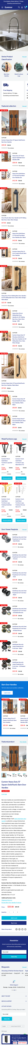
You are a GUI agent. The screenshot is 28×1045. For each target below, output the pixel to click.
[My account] (22, 7)
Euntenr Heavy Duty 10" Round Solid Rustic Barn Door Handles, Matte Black (19, 401)
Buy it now (14, 923)
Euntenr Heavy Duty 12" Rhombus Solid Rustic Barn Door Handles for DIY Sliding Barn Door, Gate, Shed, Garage (19, 338)
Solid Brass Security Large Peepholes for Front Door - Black (18, 646)
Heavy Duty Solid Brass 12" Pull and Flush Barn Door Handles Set (18, 175)
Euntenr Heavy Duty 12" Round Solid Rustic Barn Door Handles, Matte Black (13, 384)
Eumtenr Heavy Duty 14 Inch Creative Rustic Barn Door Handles (19, 253)
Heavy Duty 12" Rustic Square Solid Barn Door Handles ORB (18, 157)
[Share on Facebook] (16, 929)
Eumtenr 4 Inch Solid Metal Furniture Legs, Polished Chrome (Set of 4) (20, 503)
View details (23, 742)
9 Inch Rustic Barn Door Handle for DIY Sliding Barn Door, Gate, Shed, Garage (14, 218)
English (4, 1026)
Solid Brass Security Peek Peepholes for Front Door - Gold (19, 574)
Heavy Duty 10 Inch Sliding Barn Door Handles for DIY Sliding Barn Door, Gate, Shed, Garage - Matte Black (14, 297)
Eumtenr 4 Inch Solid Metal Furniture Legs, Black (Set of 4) (20, 461)
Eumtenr (4, 137)
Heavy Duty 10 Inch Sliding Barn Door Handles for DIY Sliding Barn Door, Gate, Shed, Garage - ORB (18, 317)
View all (24, 56)
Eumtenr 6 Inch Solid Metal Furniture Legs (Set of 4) (7, 461)
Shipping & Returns (7, 900)
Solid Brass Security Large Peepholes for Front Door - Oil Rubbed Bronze (18, 665)
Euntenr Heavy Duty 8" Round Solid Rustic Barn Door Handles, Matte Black (19, 421)
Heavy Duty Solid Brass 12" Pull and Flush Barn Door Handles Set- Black (19, 235)
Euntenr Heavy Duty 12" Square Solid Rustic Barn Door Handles (13, 141)
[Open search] (19, 7)
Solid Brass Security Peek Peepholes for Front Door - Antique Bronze (19, 628)
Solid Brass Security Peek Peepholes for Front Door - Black (19, 592)
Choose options (7, 478)
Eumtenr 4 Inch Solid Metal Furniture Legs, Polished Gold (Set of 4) (7, 503)
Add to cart (14, 918)
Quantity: (4, 912)
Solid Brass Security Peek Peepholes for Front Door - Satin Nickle (19, 539)
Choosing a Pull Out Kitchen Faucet (12, 971)
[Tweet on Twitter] (22, 929)
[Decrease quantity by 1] (9, 912)
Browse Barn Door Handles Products (11, 902)
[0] (25, 7)
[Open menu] (2, 7)
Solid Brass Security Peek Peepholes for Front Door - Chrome (19, 557)
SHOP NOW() (22, 1042)
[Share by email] (25, 929)
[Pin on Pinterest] (19, 929)
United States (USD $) (16, 1026)
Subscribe (14, 956)
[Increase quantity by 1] (17, 912)
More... (15, 1042)
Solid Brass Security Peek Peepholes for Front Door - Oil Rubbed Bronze (19, 610)
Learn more (7, 693)
